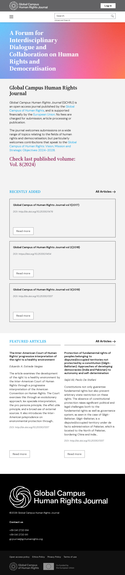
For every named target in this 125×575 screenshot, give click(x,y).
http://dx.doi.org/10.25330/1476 (36, 211)
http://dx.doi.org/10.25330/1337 (36, 296)
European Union (44, 114)
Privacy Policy (54, 556)
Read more (23, 231)
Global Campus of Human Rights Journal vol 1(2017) (46, 205)
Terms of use (70, 556)
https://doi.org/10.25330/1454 (35, 254)
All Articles (104, 191)
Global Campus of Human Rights (42, 108)
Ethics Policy (38, 556)
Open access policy (19, 556)
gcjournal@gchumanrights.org (26, 539)
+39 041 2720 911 (18, 534)
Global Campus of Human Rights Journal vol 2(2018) (46, 247)
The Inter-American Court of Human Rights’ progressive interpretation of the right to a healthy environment (33, 356)
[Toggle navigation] (12, 17)
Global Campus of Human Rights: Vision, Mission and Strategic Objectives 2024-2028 (43, 146)
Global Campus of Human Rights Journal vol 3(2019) (46, 289)
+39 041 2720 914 (19, 530)
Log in (108, 5)
